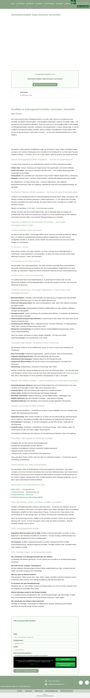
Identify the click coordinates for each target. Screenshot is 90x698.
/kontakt (23, 521)
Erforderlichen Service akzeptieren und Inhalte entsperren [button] (65, 664)
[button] (85, 694)
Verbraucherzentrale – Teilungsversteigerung (25, 492)
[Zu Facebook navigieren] (80, 682)
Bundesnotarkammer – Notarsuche (22, 494)
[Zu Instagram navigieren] (87, 682)
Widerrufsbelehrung (51, 691)
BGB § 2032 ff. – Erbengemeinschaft (22, 489)
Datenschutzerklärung (28, 655)
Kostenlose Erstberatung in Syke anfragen (24, 497)
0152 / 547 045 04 (83, 6)
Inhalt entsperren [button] (65, 659)
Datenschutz (39, 691)
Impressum (28, 691)
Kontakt (19, 691)
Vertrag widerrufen (66, 691)
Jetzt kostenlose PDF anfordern (46, 84)
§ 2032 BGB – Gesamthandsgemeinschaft (40, 208)
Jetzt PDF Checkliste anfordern (26, 671)
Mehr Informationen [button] (34, 664)
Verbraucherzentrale (71, 373)
